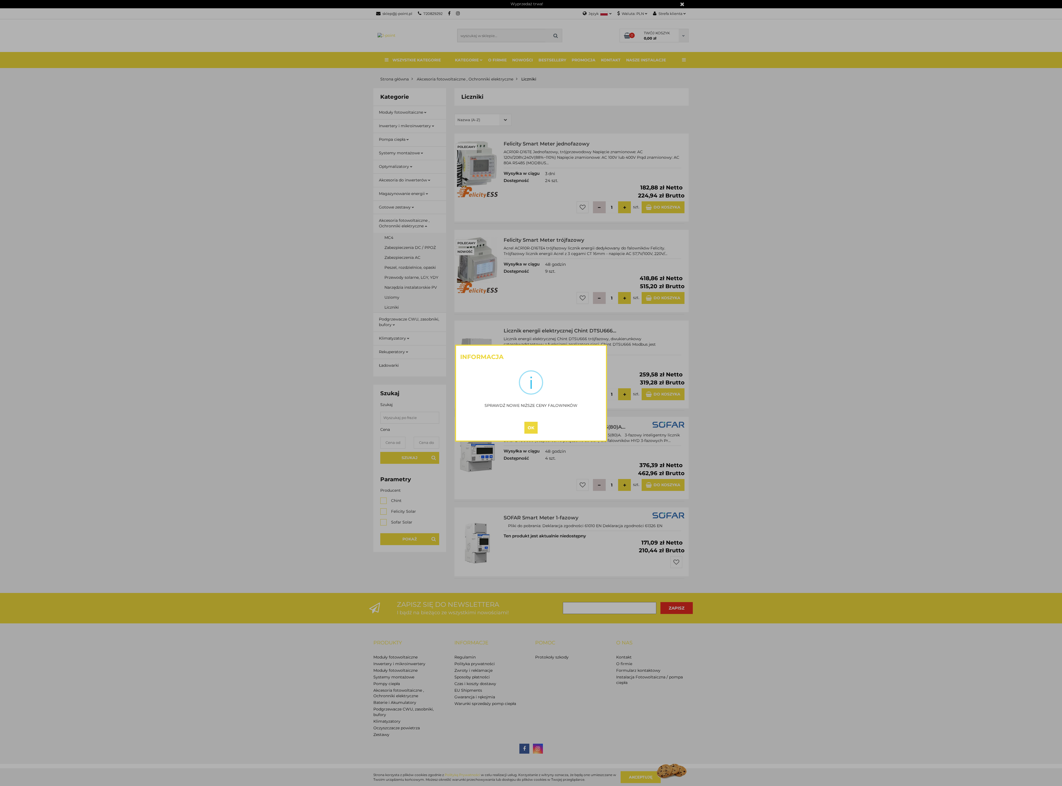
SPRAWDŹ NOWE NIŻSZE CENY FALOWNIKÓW (531, 405)
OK (531, 427)
